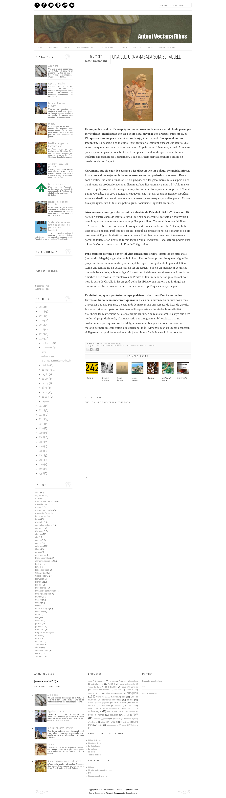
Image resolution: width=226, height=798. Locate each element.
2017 (41, 334)
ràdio (37, 635)
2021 (41, 316)
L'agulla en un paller (56, 83)
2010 (41, 428)
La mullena (92, 749)
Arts (150, 47)
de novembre (47, 348)
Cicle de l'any (106, 47)
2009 (41, 433)
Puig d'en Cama (42, 632)
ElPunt (38, 564)
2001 (41, 460)
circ (36, 537)
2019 (41, 325)
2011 (41, 424)
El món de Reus (94, 743)
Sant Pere (39, 644)
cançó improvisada (43, 525)
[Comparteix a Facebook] (97, 349)
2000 (41, 464)
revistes (38, 641)
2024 (41, 307)
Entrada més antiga (188, 477)
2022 (41, 311)
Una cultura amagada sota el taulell (56, 361)
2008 (41, 437)
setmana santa (41, 650)
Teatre (67, 47)
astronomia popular (44, 510)
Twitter (51, 5)
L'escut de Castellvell (57, 184)
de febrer (45, 397)
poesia (38, 623)
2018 (41, 330)
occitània (39, 620)
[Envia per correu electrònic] (88, 349)
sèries (38, 647)
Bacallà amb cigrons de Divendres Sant (58, 144)
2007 (41, 442)
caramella (39, 528)
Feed (37, 5)
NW (37, 618)
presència (39, 626)
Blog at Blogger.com (97, 793)
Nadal (38, 603)
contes (38, 543)
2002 (41, 455)
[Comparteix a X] (94, 349)
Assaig (38, 507)
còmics (38, 540)
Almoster (39, 498)
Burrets (51, 124)
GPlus (58, 5)
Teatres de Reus (95, 755)
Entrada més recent (87, 477)
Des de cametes (42, 558)
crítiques (39, 546)
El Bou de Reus (94, 740)
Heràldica (39, 579)
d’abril (44, 388)
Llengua (39, 582)
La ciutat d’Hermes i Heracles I (60, 728)
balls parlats (40, 516)
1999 (41, 469)
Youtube (65, 5)
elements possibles (44, 561)
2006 (41, 446)
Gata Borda (40, 573)
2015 (41, 406)
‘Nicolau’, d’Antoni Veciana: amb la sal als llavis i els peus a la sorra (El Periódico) (59, 226)
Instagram (71, 5)
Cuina (38, 549)
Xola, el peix (53, 66)
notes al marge (148, 346)
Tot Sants (39, 656)
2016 (41, 339)
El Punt (91, 767)
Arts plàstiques (41, 504)
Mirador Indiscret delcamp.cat (100, 770)
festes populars (42, 570)
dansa (38, 552)
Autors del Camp (42, 513)
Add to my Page (42, 289)
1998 (41, 473)
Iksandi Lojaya (131, 793)
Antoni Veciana (108, 343)
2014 (41, 410)
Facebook (44, 5)
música (38, 600)
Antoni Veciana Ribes (112, 790)
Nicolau (38, 606)
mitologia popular (43, 594)
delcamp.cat (133, 346)
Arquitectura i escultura (45, 501)
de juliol (45, 374)
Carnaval (39, 531)
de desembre (47, 343)
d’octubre (46, 365)
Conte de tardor (48, 356)
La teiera (91, 752)
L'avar (44, 352)
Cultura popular (85, 47)
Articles (53, 47)
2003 (41, 451)
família (38, 567)
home (40, 47)
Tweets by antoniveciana (152, 681)
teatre (37, 653)
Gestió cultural (41, 576)
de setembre (47, 370)
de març (45, 392)
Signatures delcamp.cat (97, 776)
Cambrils (39, 522)
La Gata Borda (94, 746)
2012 (41, 419)
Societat (137, 47)
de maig (45, 383)
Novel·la (39, 612)
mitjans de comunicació (45, 591)
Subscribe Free (42, 286)
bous (37, 519)
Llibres (123, 47)
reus (37, 638)
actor (37, 492)
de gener (45, 401)
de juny (45, 379)
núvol (37, 615)
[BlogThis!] (91, 349)
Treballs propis (167, 47)
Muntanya (39, 597)
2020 (41, 321)
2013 (41, 415)
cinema (38, 534)
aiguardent (119, 346)
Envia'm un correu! (149, 694)
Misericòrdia (40, 588)
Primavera (40, 629)
